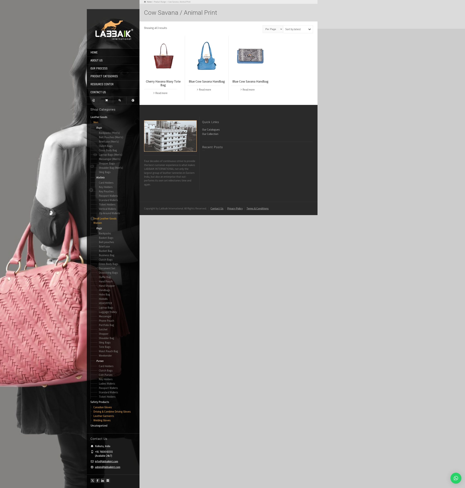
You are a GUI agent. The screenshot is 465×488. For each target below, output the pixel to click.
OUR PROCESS (99, 68)
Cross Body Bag (108, 150)
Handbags (104, 290)
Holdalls (103, 299)
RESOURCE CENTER (102, 84)
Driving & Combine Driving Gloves (112, 411)
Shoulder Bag (106, 338)
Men (95, 122)
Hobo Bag (104, 294)
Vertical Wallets (107, 209)
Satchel (103, 329)
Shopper (103, 333)
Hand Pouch (106, 281)
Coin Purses (105, 375)
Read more (161, 93)
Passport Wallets (108, 195)
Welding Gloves (102, 420)
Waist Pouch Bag (108, 351)
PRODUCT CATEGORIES (104, 76)
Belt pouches (106, 242)
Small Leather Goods (105, 218)
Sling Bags (105, 172)
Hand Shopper (107, 285)
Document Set (107, 268)
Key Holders (106, 187)
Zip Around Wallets (109, 213)
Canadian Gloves (102, 407)
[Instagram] (108, 480)
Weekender (105, 355)
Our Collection (210, 134)
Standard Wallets (108, 200)
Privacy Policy (235, 208)
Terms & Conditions (257, 208)
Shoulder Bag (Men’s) (111, 167)
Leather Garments (103, 416)
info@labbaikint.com (106, 461)
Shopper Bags (107, 163)
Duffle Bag (105, 277)
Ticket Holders (107, 204)
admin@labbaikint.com (107, 467)
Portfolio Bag (106, 325)
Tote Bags (105, 347)
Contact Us (217, 208)
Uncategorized (98, 425)
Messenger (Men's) (109, 159)
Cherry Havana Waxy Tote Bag (163, 83)
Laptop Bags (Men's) (110, 154)
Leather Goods (98, 117)
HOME (94, 52)
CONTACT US (98, 92)
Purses (99, 361)
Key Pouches (106, 191)
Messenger (105, 316)
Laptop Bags (106, 307)
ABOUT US (96, 60)
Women (97, 223)
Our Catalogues (211, 129)
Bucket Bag (105, 251)
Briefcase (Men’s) (109, 141)
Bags (99, 127)
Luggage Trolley (108, 312)
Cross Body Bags (108, 264)
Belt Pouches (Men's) (111, 137)
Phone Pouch (106, 320)
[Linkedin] (103, 480)
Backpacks (105, 233)
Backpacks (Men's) (109, 133)
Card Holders (106, 182)
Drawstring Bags (108, 272)
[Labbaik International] (113, 28)
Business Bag (106, 255)
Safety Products (99, 402)
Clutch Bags (106, 146)
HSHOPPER (105, 303)
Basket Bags (106, 237)
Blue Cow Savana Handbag (207, 81)
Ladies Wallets (107, 383)
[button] (455, 478)
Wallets (100, 177)
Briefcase (104, 246)
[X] (92, 480)
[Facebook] (98, 480)
